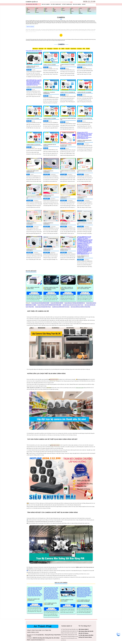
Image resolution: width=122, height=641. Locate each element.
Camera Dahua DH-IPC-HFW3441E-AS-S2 (48, 196)
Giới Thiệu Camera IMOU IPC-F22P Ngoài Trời (84, 288)
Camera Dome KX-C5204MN (32, 118)
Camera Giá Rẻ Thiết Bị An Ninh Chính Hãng (34, 50)
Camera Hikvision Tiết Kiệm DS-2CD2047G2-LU (75, 303)
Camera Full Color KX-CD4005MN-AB (49, 93)
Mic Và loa (35, 48)
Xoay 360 (67, 48)
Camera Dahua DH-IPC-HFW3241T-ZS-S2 (65, 249)
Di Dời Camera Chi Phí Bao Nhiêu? (67, 600)
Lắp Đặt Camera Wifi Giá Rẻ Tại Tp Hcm (60, 306)
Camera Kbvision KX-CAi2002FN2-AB (48, 249)
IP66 (84, 48)
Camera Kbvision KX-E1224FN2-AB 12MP (40, 303)
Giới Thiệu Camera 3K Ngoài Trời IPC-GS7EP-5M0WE (67, 288)
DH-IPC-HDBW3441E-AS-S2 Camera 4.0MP (83, 256)
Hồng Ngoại (49, 48)
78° (45, 48)
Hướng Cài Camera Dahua (85, 637)
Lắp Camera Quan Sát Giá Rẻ (86, 631)
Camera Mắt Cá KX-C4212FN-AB (84, 118)
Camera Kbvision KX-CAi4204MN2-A (48, 171)
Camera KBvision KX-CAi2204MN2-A (31, 249)
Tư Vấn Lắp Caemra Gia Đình (86, 635)
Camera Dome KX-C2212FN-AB (33, 144)
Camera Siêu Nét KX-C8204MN (84, 92)
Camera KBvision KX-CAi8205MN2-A (48, 223)
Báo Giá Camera (46, 4)
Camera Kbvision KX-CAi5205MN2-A (82, 197)
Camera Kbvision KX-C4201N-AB (84, 64)
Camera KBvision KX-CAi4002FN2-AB (65, 223)
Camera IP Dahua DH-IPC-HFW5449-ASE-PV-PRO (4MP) (49, 304)
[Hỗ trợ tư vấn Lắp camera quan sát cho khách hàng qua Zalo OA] (118, 634)
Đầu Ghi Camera (77, 4)
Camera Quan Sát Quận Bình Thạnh (43, 306)
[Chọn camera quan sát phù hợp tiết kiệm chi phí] (95, 11)
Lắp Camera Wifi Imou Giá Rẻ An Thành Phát (80, 306)
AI (59, 48)
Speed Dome (73, 48)
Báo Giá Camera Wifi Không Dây (34, 600)
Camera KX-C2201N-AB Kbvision (33, 87)
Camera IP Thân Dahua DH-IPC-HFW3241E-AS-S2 (84, 141)
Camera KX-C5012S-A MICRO (57, 303)
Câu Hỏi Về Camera (83, 633)
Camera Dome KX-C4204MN (49, 118)
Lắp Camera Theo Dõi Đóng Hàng (33, 288)
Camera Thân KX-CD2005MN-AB (67, 92)
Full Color (56, 48)
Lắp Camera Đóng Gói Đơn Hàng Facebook (84, 601)
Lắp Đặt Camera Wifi (67, 4)
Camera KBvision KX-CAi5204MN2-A (31, 223)
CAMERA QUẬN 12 (32, 1)
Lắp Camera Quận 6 (83, 629)
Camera (61, 17)
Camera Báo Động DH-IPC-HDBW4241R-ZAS (32, 171)
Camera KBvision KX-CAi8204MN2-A (65, 197)
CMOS (63, 48)
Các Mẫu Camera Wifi (56, 4)
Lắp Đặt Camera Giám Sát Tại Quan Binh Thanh (73, 304)
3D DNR (87, 48)
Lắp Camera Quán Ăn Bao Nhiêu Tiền (51, 604)
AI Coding (79, 48)
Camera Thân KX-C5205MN (49, 64)
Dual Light (41, 48)
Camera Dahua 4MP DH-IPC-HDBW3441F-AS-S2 (32, 67)
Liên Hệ (83, 4)
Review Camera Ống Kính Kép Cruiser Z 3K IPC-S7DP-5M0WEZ (51, 288)
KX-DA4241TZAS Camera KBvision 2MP (65, 145)
